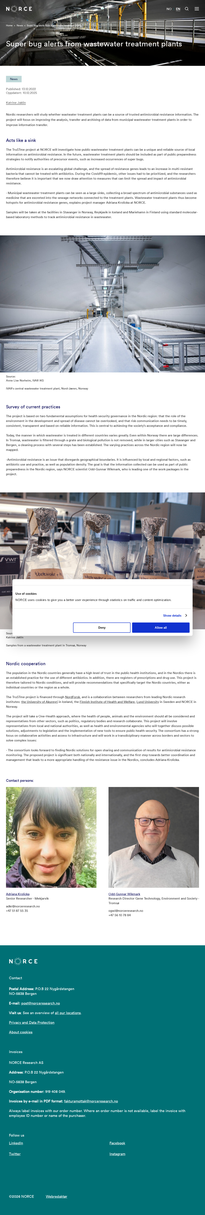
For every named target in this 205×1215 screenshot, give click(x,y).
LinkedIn (16, 1143)
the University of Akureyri (39, 702)
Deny (102, 627)
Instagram (117, 1154)
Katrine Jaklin (16, 103)
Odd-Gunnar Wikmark (124, 894)
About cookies (20, 1032)
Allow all (161, 627)
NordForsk (72, 697)
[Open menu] (197, 8)
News (20, 25)
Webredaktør (56, 1196)
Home (9, 25)
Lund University (148, 702)
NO (169, 9)
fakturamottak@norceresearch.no (91, 1101)
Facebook (117, 1143)
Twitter (15, 1154)
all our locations (68, 1013)
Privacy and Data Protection (31, 1022)
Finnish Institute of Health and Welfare (107, 702)
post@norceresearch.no (40, 1003)
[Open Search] (187, 9)
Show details (172, 615)
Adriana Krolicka (17, 894)
